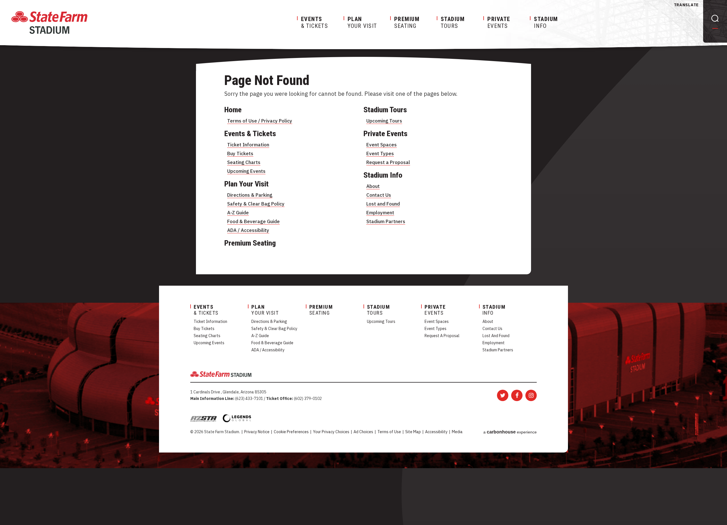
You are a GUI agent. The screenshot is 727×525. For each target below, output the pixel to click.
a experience (510, 431)
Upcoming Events (246, 171)
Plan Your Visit (246, 183)
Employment (380, 212)
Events (498, 22)
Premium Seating (250, 243)
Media (457, 431)
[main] (363, 187)
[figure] (49, 22)
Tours (453, 22)
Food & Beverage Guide (253, 221)
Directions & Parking (249, 195)
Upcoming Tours (384, 121)
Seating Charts (243, 162)
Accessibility (436, 431)
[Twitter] (502, 395)
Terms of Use (389, 431)
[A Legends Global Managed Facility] (237, 418)
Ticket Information (248, 145)
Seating (407, 22)
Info (546, 22)
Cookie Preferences (291, 431)
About (373, 186)
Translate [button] (686, 4)
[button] (715, 19)
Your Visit (362, 22)
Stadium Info (383, 175)
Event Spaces (381, 145)
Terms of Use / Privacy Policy (259, 121)
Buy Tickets (240, 153)
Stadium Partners (385, 221)
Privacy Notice (257, 431)
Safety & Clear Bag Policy (256, 204)
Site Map (413, 431)
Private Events (386, 133)
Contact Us (378, 195)
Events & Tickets (250, 133)
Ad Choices (363, 431)
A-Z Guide (238, 212)
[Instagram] (531, 395)
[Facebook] (517, 395)
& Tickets (314, 22)
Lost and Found (383, 204)
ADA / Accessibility (248, 230)
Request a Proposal (388, 162)
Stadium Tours (385, 109)
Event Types (380, 153)
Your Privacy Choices (331, 431)
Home (233, 109)
